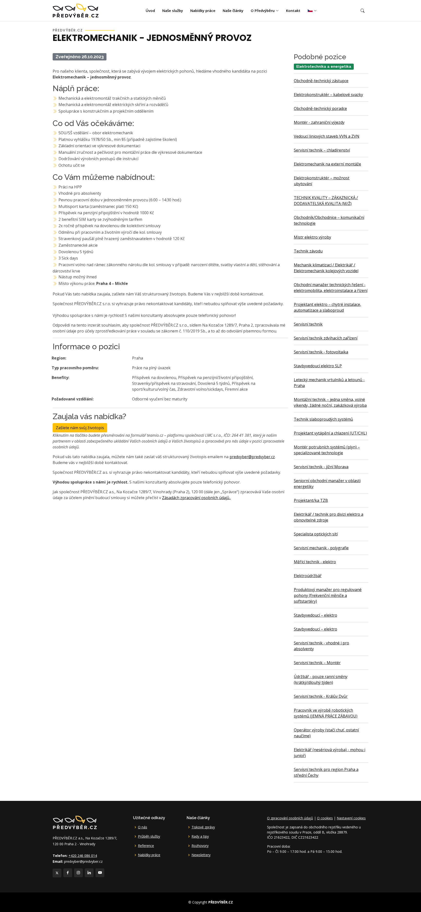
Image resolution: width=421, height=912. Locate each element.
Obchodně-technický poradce (320, 108)
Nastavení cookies (351, 818)
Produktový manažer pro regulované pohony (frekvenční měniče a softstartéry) (328, 595)
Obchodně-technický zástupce (321, 80)
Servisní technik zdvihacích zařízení (325, 338)
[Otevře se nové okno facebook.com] (67, 872)
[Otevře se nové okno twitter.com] (57, 873)
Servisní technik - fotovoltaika (321, 352)
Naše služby (172, 10)
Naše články (233, 10)
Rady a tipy (200, 836)
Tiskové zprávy (203, 827)
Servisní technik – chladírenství (322, 150)
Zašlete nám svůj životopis (80, 427)
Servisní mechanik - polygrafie (321, 548)
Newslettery (200, 855)
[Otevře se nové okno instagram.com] (78, 872)
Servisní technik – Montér (317, 662)
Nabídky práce (202, 10)
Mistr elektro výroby (312, 237)
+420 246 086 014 (82, 855)
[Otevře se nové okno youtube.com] (100, 872)
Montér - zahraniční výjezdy (319, 122)
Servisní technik (308, 324)
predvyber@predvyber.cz (252, 456)
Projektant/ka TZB (311, 500)
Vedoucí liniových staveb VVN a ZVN (326, 136)
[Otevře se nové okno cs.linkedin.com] (89, 872)
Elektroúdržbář (308, 575)
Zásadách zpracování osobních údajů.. (196, 497)
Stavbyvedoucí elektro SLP (318, 366)
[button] (362, 11)
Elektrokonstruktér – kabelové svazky (328, 94)
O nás (142, 827)
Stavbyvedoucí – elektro (315, 615)
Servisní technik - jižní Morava (321, 466)
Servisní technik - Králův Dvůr (321, 696)
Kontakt (293, 10)
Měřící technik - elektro (315, 561)
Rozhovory (200, 845)
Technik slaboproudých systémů (323, 419)
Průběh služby (149, 836)
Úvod (150, 10)
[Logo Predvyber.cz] (74, 822)
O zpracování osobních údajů (290, 818)
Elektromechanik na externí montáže (327, 164)
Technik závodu (308, 251)
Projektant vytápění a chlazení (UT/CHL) (330, 433)
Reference (146, 845)
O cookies (325, 818)
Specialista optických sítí (316, 534)
